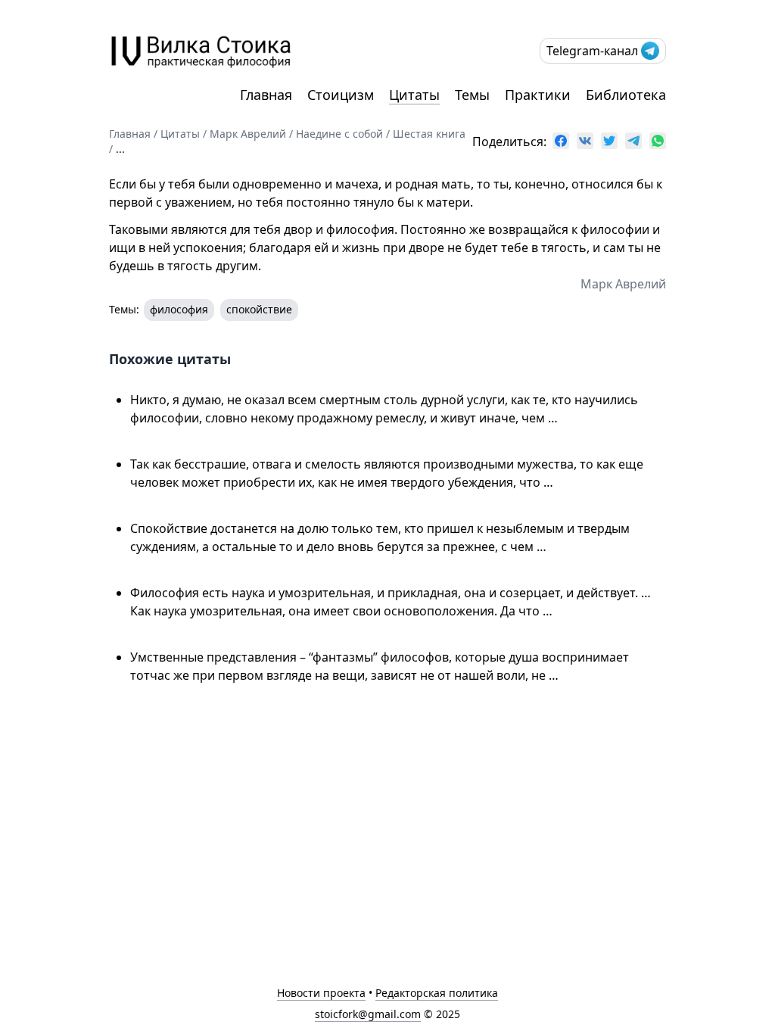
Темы (472, 95)
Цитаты (414, 95)
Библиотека (626, 95)
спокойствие (259, 309)
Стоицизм (340, 95)
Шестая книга (429, 133)
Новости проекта (321, 993)
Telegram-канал (592, 50)
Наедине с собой (339, 133)
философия (179, 309)
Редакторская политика (436, 993)
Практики (538, 95)
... (120, 149)
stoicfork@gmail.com (368, 1014)
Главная (266, 95)
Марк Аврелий (248, 133)
